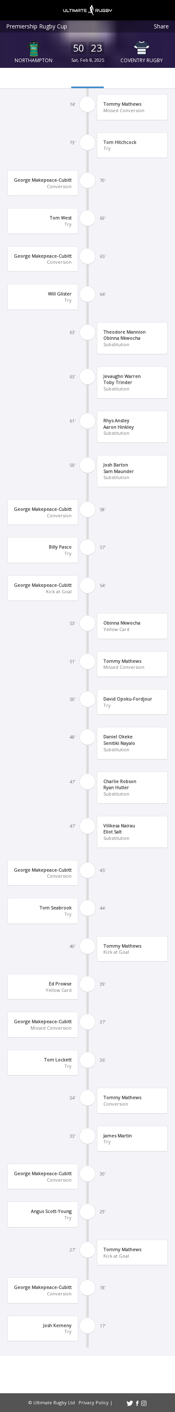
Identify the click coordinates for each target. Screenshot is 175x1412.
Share (161, 26)
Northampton (33, 60)
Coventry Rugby (141, 60)
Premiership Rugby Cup (36, 26)
